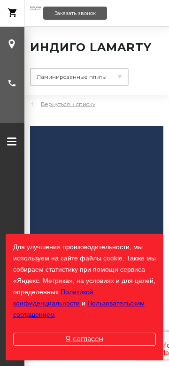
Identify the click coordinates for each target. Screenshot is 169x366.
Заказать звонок (75, 13)
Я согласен (84, 339)
